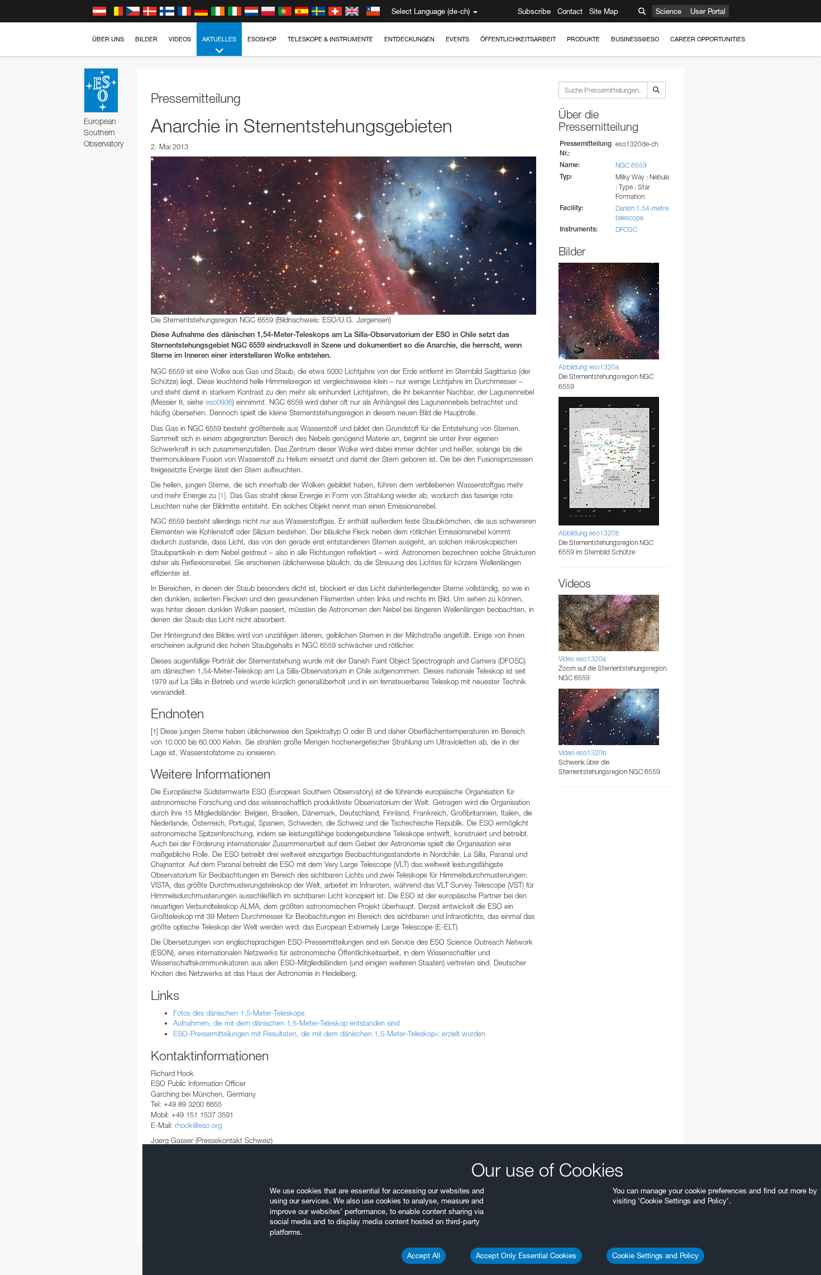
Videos (180, 39)
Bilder (146, 39)
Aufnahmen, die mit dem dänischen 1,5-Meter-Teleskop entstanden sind (286, 1022)
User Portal (707, 11)
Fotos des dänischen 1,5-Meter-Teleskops (238, 1012)
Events (457, 39)
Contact (570, 11)
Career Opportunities (707, 39)
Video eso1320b (583, 752)
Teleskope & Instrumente (330, 39)
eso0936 (219, 401)
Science (668, 11)
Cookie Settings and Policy (655, 1255)
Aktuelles (219, 39)
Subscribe (534, 11)
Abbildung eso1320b (589, 533)
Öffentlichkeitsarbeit (518, 39)
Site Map (603, 11)
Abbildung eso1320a (589, 367)
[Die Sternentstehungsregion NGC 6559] (343, 235)
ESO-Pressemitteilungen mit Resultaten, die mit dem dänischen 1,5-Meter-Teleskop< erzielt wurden (329, 1033)
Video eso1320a (582, 659)
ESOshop (261, 39)
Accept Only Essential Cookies (526, 1255)
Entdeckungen (409, 39)
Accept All (423, 1255)
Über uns (108, 39)
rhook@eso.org (198, 1125)
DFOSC (626, 229)
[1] (222, 495)
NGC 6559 (631, 165)
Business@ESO (635, 39)
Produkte (583, 39)
